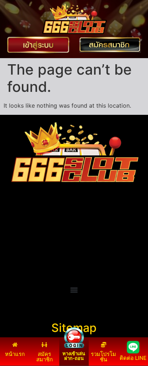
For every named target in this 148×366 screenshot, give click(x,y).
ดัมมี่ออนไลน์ (20, 241)
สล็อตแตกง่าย (21, 250)
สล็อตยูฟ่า (16, 224)
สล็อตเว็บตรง (20, 258)
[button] (74, 290)
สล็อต (11, 267)
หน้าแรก (15, 354)
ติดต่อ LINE (133, 358)
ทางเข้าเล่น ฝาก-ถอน (74, 356)
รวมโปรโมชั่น (103, 357)
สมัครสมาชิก (44, 357)
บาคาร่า (14, 232)
